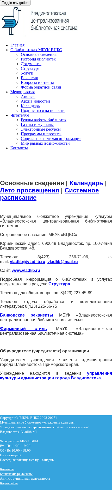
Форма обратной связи (41, 87)
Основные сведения (39, 54)
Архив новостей (35, 101)
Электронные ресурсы (41, 129)
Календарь (30, 106)
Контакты (19, 148)
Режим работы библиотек (43, 120)
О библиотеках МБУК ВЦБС (36, 50)
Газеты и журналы (37, 124)
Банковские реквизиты (16, 474)
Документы (31, 64)
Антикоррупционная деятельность (25, 478)
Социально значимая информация (51, 138)
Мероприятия (22, 92)
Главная (17, 45)
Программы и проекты (41, 134)
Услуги (27, 73)
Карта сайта (9, 483)
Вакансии (29, 78)
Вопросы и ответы (37, 82)
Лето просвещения (29, 190)
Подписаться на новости (43, 110)
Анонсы (28, 96)
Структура (30, 68)
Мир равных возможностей (45, 143)
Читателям (19, 115)
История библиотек (38, 59)
